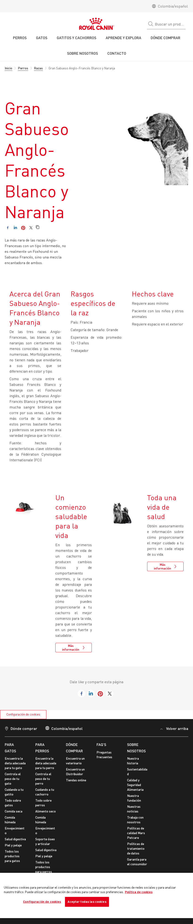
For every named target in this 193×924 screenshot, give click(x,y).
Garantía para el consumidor (137, 861)
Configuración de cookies (23, 714)
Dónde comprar (24, 728)
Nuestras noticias (134, 808)
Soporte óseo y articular (45, 841)
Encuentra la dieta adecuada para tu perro (45, 763)
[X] (31, 228)
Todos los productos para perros (43, 867)
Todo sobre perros (43, 802)
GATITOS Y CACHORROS (76, 37)
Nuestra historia (133, 760)
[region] (96, 895)
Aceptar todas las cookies (87, 901)
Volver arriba (177, 728)
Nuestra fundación (134, 798)
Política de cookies (139, 892)
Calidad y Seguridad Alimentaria (135, 784)
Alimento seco (45, 811)
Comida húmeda (10, 819)
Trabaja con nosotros (135, 819)
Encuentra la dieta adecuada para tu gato (15, 763)
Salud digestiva (15, 839)
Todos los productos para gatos (12, 856)
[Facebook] (8, 228)
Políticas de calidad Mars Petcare (136, 833)
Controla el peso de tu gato (13, 778)
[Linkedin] (15, 228)
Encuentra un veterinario (75, 760)
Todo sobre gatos (13, 802)
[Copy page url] (37, 227)
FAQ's (101, 744)
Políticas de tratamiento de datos (136, 848)
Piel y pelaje (13, 845)
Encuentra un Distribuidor (75, 771)
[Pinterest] (23, 228)
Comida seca (13, 811)
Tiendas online (76, 780)
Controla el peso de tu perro (43, 778)
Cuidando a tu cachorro (44, 791)
